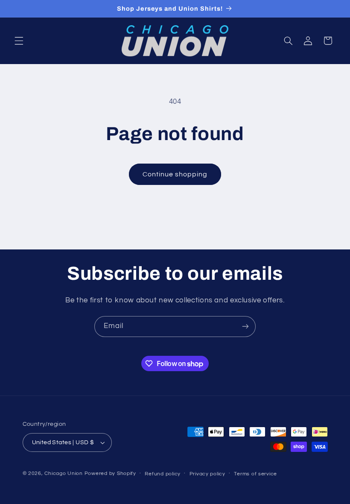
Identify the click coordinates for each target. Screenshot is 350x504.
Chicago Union (63, 473)
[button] (19, 40)
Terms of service (255, 474)
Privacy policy (207, 474)
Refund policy (163, 474)
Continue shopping (175, 174)
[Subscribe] (245, 326)
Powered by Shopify (110, 473)
